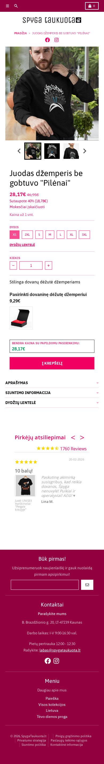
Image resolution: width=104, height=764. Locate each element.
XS (14, 235)
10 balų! (24, 470)
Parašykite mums (52, 614)
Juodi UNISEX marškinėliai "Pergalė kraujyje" (23, 505)
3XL (84, 235)
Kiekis (15, 258)
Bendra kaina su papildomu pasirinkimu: (46, 343)
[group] (32, 151)
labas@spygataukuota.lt (60, 650)
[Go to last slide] (19, 151)
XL (71, 235)
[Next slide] (84, 151)
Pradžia (20, 33)
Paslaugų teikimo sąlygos (69, 740)
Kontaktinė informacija (66, 745)
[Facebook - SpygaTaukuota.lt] (47, 39)
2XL (27, 235)
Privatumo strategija (31, 740)
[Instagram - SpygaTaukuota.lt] (56, 39)
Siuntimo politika (34, 745)
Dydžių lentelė (22, 245)
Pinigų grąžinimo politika (73, 736)
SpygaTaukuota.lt (33, 736)
